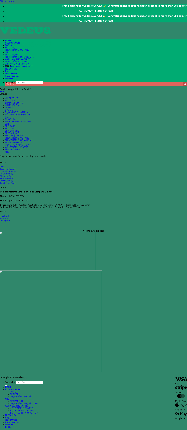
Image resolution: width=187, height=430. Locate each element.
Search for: (10, 382)
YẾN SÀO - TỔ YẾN (13, 149)
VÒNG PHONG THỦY (15, 142)
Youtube (4, 218)
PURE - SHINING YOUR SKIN (18, 121)
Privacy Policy (6, 180)
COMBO (8, 107)
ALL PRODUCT (11, 98)
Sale (7, 123)
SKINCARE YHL (12, 54)
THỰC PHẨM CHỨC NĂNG (17, 49)
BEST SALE (10, 100)
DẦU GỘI (9, 109)
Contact (9, 78)
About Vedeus (12, 76)
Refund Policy (6, 173)
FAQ (2, 166)
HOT (7, 116)
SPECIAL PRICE (12, 133)
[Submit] (6, 385)
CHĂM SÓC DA (12, 105)
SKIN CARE (10, 126)
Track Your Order (8, 183)
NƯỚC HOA (11, 68)
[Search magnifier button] (185, 84)
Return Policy (6, 178)
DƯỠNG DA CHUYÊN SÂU (17, 112)
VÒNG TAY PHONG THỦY (17, 64)
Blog (7, 71)
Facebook (4, 216)
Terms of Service (8, 169)
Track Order (11, 73)
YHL (7, 52)
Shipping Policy (7, 176)
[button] (2, 91)
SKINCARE (10, 47)
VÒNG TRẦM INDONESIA (16, 61)
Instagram (5, 220)
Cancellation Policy (9, 171)
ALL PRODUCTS (12, 42)
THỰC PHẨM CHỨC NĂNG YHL (19, 57)
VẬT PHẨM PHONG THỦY (17, 59)
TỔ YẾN (8, 45)
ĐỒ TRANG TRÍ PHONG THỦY (19, 66)
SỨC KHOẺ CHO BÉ (14, 135)
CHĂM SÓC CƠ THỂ (14, 103)
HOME (8, 40)
